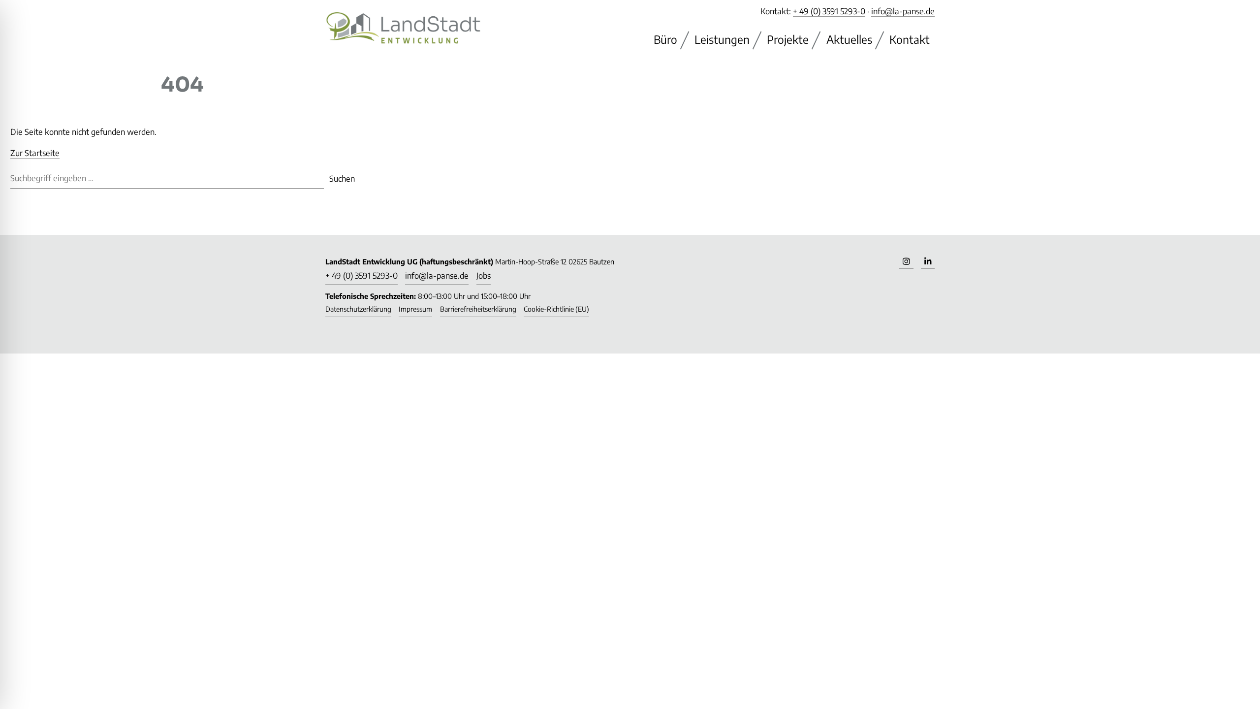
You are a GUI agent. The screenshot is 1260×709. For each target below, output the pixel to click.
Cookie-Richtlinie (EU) (556, 309)
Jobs (483, 275)
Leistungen (722, 39)
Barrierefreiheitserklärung (478, 309)
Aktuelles (849, 39)
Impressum (415, 309)
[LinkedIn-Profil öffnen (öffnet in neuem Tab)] (928, 262)
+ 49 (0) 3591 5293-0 (829, 11)
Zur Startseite (35, 153)
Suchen (342, 178)
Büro (665, 39)
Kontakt (909, 39)
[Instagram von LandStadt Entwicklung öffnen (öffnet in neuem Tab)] (906, 262)
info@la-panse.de (903, 11)
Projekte (788, 39)
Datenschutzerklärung (358, 309)
